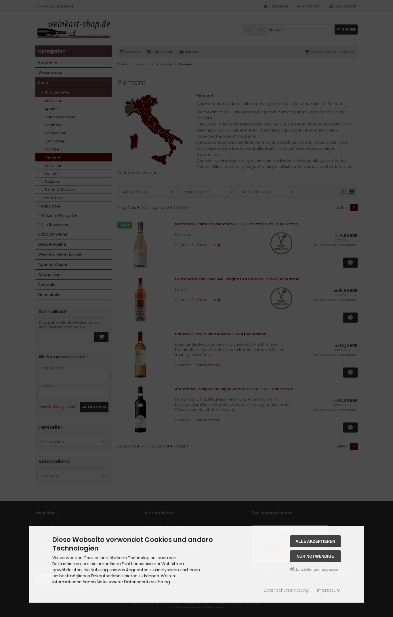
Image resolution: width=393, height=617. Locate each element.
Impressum (329, 590)
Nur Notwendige (315, 556)
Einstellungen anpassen (317, 569)
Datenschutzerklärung (286, 590)
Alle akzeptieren (315, 541)
